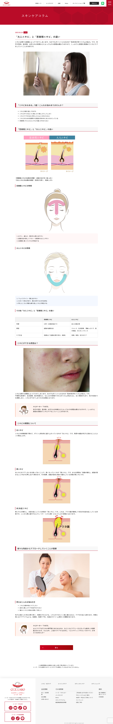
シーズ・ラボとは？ (61, 692)
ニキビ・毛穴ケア (46, 683)
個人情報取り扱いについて (102, 693)
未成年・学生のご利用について (84, 697)
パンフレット (79, 700)
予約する (94, 3)
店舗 (59, 3)
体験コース (38, 3)
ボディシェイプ (96, 683)
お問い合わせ (45, 699)
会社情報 (43, 697)
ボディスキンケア (80, 683)
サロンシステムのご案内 (82, 695)
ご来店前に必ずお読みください (84, 692)
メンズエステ (49, 3)
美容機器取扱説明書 (61, 702)
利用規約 (101, 697)
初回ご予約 (79, 702)
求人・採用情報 (45, 693)
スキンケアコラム (60, 700)
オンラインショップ (78, 3)
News (66, 3)
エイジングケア (62, 683)
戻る (56, 648)
